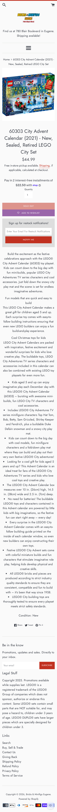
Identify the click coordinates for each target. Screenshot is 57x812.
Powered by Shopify (28, 799)
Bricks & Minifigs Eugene (38, 794)
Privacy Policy (10, 771)
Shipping (44, 166)
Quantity (28, 189)
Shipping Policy (11, 761)
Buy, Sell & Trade (12, 747)
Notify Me (28, 239)
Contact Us (9, 752)
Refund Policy (10, 766)
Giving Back (9, 757)
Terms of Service (12, 775)
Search (6, 743)
